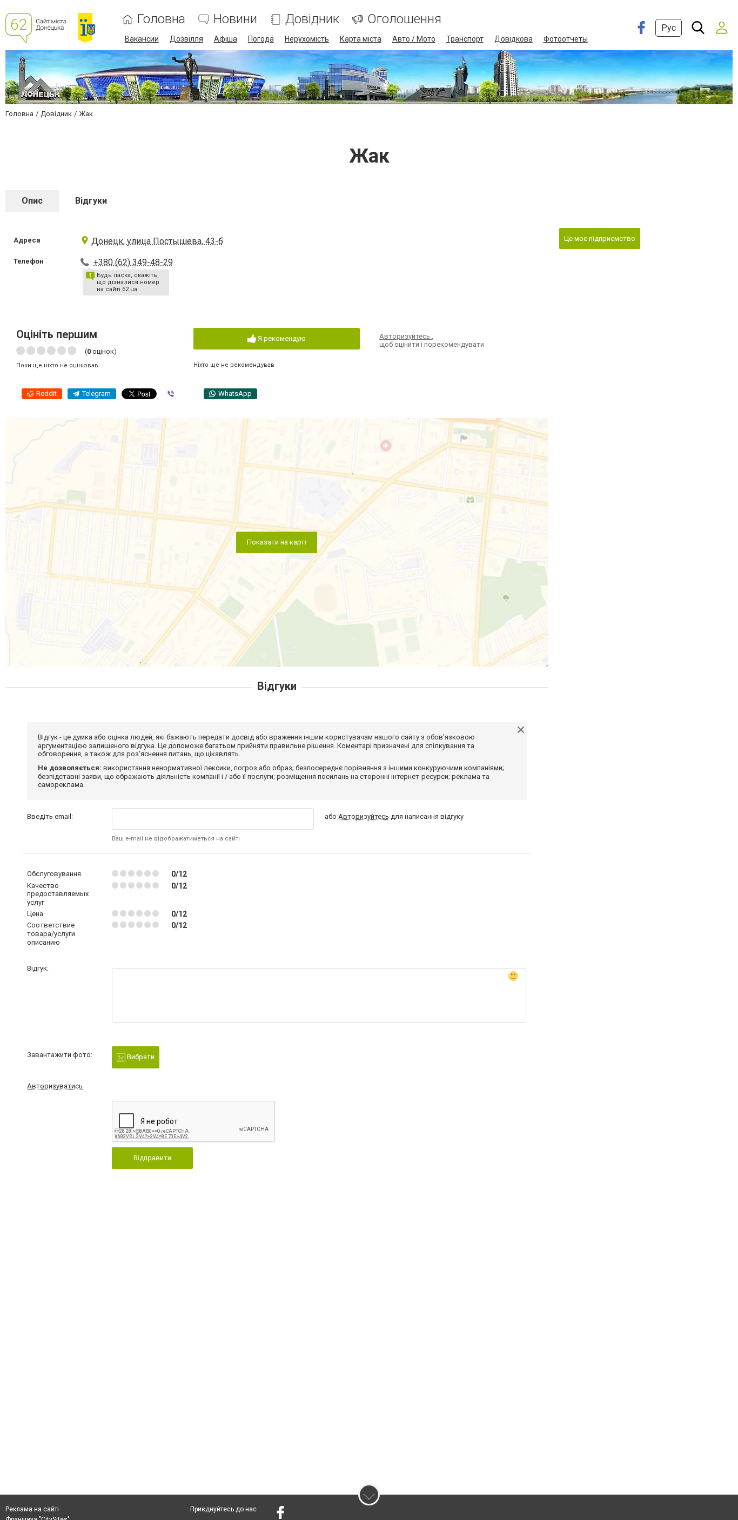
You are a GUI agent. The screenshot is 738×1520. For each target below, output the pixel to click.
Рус (668, 28)
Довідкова (513, 39)
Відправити (152, 1158)
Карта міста (360, 39)
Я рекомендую (281, 338)
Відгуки (91, 201)
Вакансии (142, 39)
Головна (161, 19)
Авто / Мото (413, 39)
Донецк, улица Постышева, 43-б (157, 241)
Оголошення (404, 19)
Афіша (225, 39)
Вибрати (140, 1057)
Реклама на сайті (32, 1509)
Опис (32, 201)
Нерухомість (307, 39)
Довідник (312, 19)
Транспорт (465, 39)
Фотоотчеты (566, 39)
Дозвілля (186, 39)
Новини (235, 19)
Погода (261, 39)
